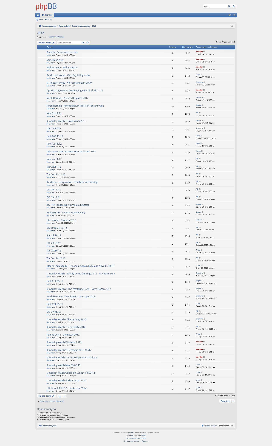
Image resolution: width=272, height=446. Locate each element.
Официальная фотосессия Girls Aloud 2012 (71, 151)
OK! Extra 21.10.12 (56, 227)
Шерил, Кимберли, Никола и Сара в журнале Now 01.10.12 (80, 265)
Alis (197, 113)
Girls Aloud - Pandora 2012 (61, 220)
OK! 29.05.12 (53, 311)
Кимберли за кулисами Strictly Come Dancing (71, 181)
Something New (55, 59)
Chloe (198, 75)
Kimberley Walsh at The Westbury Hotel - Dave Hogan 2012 (78, 288)
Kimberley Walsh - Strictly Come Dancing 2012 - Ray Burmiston (80, 273)
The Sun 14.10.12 (55, 258)
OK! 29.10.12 (53, 243)
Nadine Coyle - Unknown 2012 (63, 334)
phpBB (130, 432)
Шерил (198, 105)
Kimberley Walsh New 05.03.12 (63, 365)
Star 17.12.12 (53, 128)
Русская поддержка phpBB (136, 438)
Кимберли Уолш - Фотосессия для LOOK (69, 82)
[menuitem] (229, 15)
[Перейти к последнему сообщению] (204, 51)
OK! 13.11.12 (53, 197)
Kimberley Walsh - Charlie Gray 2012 (66, 319)
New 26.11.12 (54, 159)
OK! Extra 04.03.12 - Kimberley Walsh (66, 388)
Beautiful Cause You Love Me (62, 52)
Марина (60, 37)
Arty (131, 435)
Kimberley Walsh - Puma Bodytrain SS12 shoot (71, 357)
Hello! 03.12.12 (54, 136)
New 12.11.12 (54, 143)
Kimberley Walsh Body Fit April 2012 (66, 380)
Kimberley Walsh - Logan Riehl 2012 (66, 326)
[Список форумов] (46, 6)
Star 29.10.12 (53, 250)
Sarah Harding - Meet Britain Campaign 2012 (70, 296)
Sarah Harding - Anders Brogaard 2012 (67, 97)
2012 (40, 33)
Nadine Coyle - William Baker (62, 67)
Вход (49, 19)
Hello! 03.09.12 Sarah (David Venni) (65, 212)
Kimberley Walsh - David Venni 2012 (66, 120)
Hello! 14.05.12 (54, 281)
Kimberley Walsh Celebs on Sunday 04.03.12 (70, 372)
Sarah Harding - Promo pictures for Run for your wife (75, 105)
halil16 (143, 435)
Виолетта (53, 37)
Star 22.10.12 (53, 235)
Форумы (48, 15)
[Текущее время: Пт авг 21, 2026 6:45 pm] (232, 26)
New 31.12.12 (54, 113)
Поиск (40, 19)
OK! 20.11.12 (53, 189)
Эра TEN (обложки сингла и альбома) (67, 204)
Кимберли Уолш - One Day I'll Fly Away (68, 75)
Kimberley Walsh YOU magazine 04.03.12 (69, 349)
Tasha (198, 143)
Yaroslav (199, 52)
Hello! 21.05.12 (54, 304)
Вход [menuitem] (235, 15)
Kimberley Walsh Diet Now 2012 (64, 342)
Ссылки (38, 15)
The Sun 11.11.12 (55, 174)
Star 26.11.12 (53, 166)
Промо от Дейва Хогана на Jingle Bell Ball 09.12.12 (74, 90)
